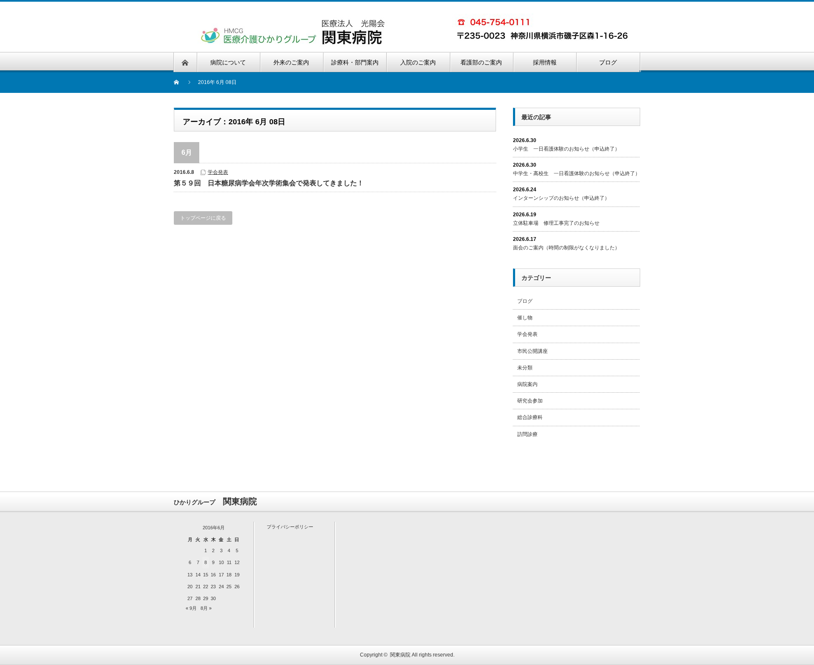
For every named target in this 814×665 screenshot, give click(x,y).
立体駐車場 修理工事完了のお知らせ (556, 223)
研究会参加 (530, 401)
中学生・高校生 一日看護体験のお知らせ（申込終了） (576, 173)
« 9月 (191, 608)
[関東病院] (294, 21)
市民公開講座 (532, 351)
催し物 (524, 318)
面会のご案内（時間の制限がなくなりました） (566, 248)
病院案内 (527, 384)
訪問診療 (527, 434)
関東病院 (400, 655)
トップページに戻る (203, 218)
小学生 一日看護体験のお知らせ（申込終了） (566, 149)
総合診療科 (530, 417)
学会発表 (218, 172)
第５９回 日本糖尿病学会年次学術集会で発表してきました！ (269, 183)
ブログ (524, 301)
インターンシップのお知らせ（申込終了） (561, 198)
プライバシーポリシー (290, 526)
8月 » (206, 608)
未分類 (524, 368)
